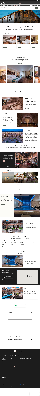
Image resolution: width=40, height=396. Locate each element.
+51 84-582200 (36, 5)
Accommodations (4, 359)
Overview (3, 358)
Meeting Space (22, 244)
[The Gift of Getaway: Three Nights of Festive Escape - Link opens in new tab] (20, 177)
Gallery (11, 358)
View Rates (5, 47)
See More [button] (26, 141)
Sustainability (4, 242)
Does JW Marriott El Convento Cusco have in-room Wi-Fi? (14, 336)
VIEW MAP (32, 5)
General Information (10, 315)
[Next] (37, 40)
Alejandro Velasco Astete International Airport (7, 277)
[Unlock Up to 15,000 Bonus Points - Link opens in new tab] (8, 177)
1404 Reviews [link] (19, 5)
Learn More (20, 63)
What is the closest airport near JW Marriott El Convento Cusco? (15, 339)
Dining (3, 360)
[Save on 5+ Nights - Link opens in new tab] (32, 177)
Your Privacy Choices (23, 384)
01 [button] (7, 166)
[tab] (13, 238)
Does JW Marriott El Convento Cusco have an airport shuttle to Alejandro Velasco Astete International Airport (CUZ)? (19, 342)
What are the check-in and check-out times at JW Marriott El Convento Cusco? (17, 328)
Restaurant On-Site (14, 242)
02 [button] (8, 166)
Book (28, 263)
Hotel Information (10, 312)
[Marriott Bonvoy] (37, 0)
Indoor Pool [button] (4, 244)
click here (36, 394)
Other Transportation (5, 279)
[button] (34, 0)
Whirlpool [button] (13, 244)
